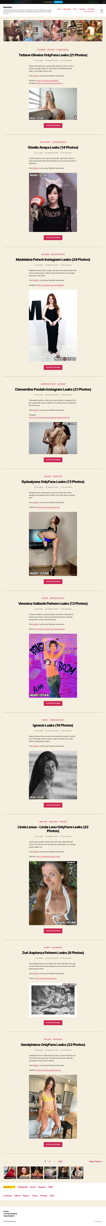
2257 (52, 1195)
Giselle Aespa (45, 142)
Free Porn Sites (89, 11)
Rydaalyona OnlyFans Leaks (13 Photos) (53, 482)
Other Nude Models (59, 142)
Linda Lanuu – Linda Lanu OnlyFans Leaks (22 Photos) (53, 829)
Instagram (41, 49)
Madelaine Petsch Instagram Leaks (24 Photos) (53, 259)
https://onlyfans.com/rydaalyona (48, 507)
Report (26, 1195)
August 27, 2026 (53, 609)
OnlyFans (50, 49)
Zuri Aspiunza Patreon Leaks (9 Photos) (53, 953)
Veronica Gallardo (57, 598)
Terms (35, 1195)
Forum (75, 9)
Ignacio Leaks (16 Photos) (53, 725)
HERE (35, 76)
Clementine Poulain (48, 384)
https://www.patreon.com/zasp (46, 978)
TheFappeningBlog (10, 1213)
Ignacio (45, 720)
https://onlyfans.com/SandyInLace (49, 1070)
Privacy (43, 1195)
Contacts (7, 1195)
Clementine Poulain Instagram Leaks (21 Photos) (53, 389)
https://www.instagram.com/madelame (50, 285)
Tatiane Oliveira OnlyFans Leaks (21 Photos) (53, 55)
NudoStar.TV (9, 1187)
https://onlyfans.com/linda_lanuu (48, 856)
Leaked (41, 60)
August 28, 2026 (53, 60)
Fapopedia (22, 1187)
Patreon (44, 598)
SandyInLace (57, 1039)
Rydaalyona (57, 476)
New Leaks (67, 9)
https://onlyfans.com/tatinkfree (47, 80)
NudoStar (7, 7)
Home (59, 9)
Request (42, 1187)
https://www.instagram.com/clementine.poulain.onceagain (49, 417)
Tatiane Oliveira (62, 49)
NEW (50, 1187)
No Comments (67, 60)
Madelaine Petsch (58, 254)
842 (60, 1161)
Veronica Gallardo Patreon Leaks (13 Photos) (53, 603)
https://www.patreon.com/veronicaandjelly (50, 629)
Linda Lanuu (53, 821)
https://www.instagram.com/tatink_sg (50, 83)
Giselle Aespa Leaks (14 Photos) (53, 147)
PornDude (91, 9)
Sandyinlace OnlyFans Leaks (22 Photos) (53, 1044)
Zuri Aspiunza (57, 947)
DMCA (17, 1195)
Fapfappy (82, 9)
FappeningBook (9, 1216)
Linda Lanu (43, 821)
